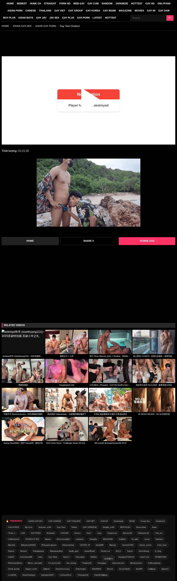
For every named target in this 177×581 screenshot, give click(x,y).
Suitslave (159, 539)
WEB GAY (79, 3)
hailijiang (151, 569)
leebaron (80, 539)
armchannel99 (26, 557)
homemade (118, 521)
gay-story (52, 557)
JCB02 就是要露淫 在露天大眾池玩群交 (110, 414)
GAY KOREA (93, 10)
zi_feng (158, 551)
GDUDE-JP (85, 545)
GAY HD (150, 3)
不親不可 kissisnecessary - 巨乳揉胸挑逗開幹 (23, 414)
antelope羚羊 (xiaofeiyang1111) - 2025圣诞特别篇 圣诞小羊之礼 (23, 356)
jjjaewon (165, 569)
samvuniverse (118, 563)
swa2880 (100, 545)
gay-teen (61, 527)
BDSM (132, 521)
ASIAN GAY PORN (45, 26)
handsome (160, 521)
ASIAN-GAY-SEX (22, 26)
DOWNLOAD (147, 241)
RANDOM (107, 3)
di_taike (135, 539)
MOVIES (139, 10)
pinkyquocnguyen (49, 545)
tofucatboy (80, 557)
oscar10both (124, 569)
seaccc (77, 533)
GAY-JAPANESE (90, 527)
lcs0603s (12, 575)
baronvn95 (127, 533)
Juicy (40, 557)
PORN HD (64, 3)
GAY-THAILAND (74, 521)
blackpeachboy (56, 551)
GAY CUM (93, 3)
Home (10, 3)
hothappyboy (38, 551)
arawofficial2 (89, 551)
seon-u (66, 557)
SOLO (118, 551)
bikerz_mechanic (35, 563)
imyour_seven (145, 545)
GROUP (104, 521)
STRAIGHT (50, 3)
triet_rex (158, 533)
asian (154, 527)
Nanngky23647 (47, 575)
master (48, 539)
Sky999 (139, 569)
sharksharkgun (28, 575)
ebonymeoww (68, 545)
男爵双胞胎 (23, 385)
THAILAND (45, 10)
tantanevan (112, 533)
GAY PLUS (68, 17)
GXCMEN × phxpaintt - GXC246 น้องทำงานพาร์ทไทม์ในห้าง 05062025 (110, 385)
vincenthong (144, 551)
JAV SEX (54, 17)
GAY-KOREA (13, 527)
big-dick (11, 545)
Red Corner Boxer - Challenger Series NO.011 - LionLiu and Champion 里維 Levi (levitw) (66, 443)
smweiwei (50, 533)
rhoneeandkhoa (15, 563)
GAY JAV (41, 17)
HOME (5, 26)
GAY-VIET (90, 521)
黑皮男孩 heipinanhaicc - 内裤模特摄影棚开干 (66, 414)
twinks (74, 527)
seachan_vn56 (44, 527)
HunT (89, 533)
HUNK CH (35, 3)
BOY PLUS (9, 17)
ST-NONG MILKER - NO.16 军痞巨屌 (154, 414)
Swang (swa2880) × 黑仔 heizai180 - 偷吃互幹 (23, 443)
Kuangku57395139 (126, 557)
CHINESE (30, 10)
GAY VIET (59, 10)
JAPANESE (121, 3)
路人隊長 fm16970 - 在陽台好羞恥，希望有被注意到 (153, 356)
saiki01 (11, 557)
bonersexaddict (63, 539)
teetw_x (11, 533)
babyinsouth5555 (28, 545)
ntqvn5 (11, 551)
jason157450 (127, 545)
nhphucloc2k (143, 533)
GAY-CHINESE (54, 521)
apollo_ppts (73, 551)
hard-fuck (144, 557)
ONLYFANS (163, 3)
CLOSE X (108, 559)
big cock (28, 527)
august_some (31, 569)
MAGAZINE (125, 10)
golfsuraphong (154, 563)
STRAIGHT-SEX (32, 539)
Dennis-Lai (105, 551)
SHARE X (88, 241)
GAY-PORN (36, 533)
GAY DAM (164, 10)
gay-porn (83, 17)
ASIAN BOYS (25, 17)
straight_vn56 (108, 527)
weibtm (94, 557)
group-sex (145, 521)
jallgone (46, 569)
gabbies (122, 539)
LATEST (97, 17)
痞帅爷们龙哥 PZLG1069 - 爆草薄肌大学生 (154, 385)
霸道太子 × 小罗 (66, 356)
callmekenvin (13, 539)
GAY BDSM (109, 10)
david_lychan (14, 569)
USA (23, 533)
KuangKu (93, 539)
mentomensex (136, 563)
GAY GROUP (75, 10)
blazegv (112, 545)
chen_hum (161, 545)
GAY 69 (151, 10)
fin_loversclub (54, 563)
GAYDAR (64, 533)
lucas (147, 539)
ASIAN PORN (14, 10)
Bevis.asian (141, 527)
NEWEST (22, 3)
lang (99, 533)
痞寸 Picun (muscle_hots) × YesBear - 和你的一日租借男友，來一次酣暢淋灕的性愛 (110, 356)
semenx (23, 551)
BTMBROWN (160, 557)
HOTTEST (136, 3)
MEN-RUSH (125, 527)
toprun (130, 551)
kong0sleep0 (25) (66, 385)
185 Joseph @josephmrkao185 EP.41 (110, 443)
